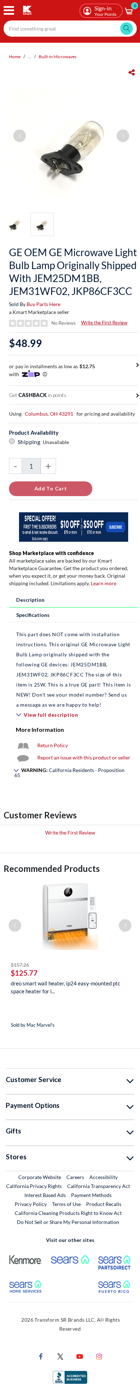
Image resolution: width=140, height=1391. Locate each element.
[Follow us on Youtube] (80, 1356)
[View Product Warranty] (23, 745)
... (29, 56)
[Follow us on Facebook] (41, 1356)
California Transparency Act (98, 1186)
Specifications (33, 615)
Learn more (103, 583)
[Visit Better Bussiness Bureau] (70, 1376)
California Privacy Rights (34, 1186)
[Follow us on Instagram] (99, 1356)
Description (30, 600)
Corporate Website (40, 1177)
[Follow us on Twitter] (60, 1356)
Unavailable (57, 442)
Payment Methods (91, 1195)
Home (14, 56)
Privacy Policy (31, 1204)
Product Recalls (104, 1204)
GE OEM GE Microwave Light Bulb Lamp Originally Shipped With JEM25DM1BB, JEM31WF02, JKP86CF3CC (73, 271)
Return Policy (52, 745)
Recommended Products (52, 868)
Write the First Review (104, 322)
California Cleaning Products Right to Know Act (68, 1213)
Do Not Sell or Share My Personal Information (68, 1222)
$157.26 (20, 965)
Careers (75, 1177)
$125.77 (24, 973)
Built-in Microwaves (57, 56)
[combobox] (70, 28)
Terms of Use (66, 1204)
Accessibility (103, 1177)
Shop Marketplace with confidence (51, 553)
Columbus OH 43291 (49, 414)
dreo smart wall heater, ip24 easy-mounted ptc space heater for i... (65, 987)
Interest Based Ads (45, 1195)
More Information (40, 729)
